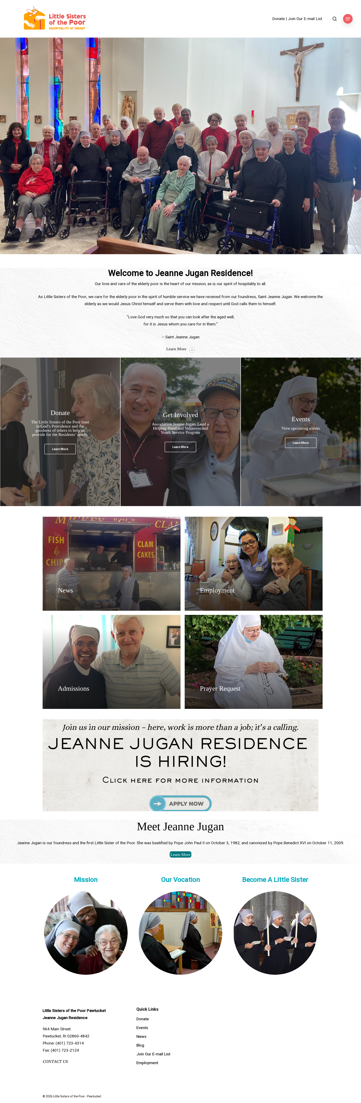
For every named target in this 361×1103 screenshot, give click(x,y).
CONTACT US (55, 1061)
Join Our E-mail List (305, 19)
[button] (348, 19)
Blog (140, 1045)
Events (142, 1028)
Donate (278, 19)
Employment (147, 1063)
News (141, 1037)
